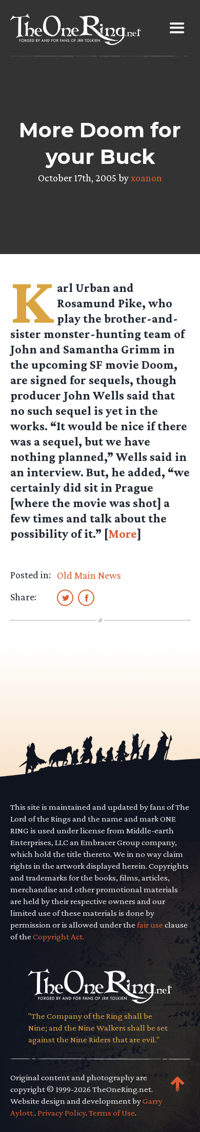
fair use (150, 925)
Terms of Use (112, 1113)
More (122, 533)
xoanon (146, 177)
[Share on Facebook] (86, 597)
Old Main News (89, 575)
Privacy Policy (61, 1113)
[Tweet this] (65, 597)
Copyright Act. (58, 936)
